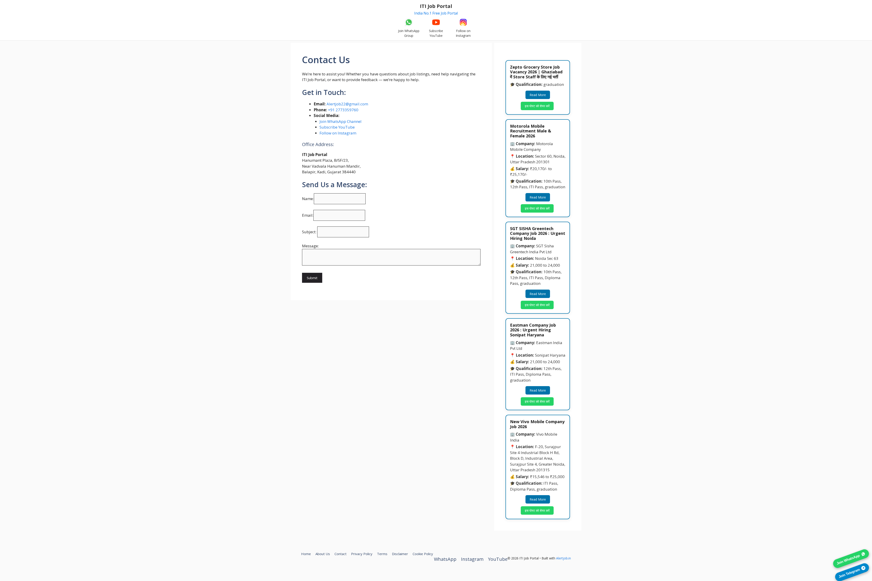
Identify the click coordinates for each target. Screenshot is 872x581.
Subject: (309, 231)
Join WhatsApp (848, 558)
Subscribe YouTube (337, 127)
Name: (308, 198)
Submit (312, 278)
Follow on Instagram (338, 133)
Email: (307, 215)
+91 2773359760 (343, 109)
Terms (382, 553)
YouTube (498, 559)
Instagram (472, 559)
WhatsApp (445, 559)
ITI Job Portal (436, 5)
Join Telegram (849, 572)
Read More (538, 95)
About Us (322, 553)
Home (306, 553)
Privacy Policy (361, 553)
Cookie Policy (423, 553)
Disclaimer (400, 553)
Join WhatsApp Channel (341, 121)
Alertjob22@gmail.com (347, 104)
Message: (310, 245)
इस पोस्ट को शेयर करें (537, 106)
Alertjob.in (563, 558)
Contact (340, 553)
